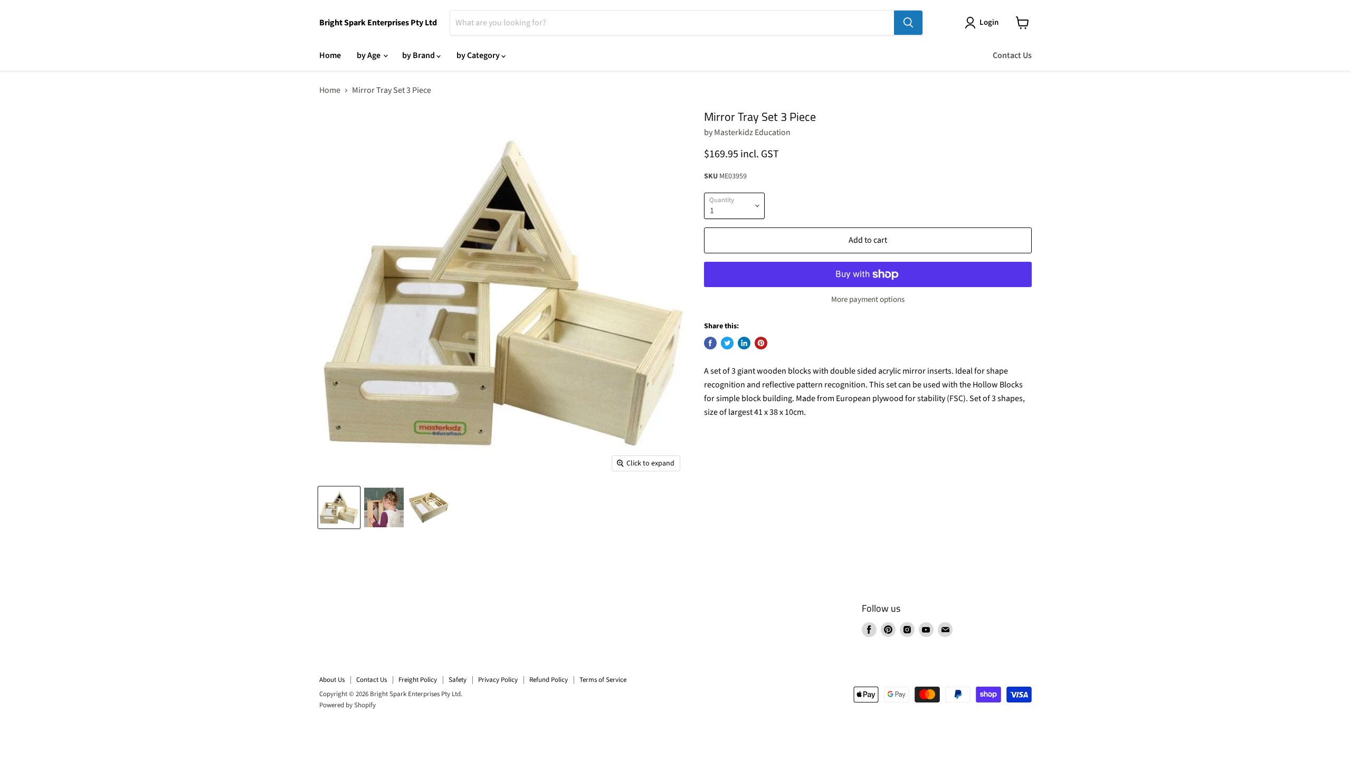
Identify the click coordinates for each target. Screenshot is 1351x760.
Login (988, 22)
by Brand (419, 55)
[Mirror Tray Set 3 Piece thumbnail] (339, 507)
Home (330, 55)
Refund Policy (548, 680)
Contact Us (1012, 55)
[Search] (908, 23)
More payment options (868, 299)
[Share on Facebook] (710, 343)
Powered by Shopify (347, 705)
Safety (458, 680)
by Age (369, 55)
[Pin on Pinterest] (761, 343)
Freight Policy (417, 680)
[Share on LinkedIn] (744, 343)
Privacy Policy (498, 680)
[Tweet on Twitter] (727, 343)
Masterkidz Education (752, 132)
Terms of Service (602, 680)
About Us (332, 680)
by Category (478, 55)
